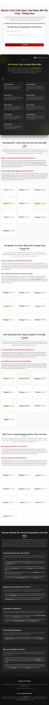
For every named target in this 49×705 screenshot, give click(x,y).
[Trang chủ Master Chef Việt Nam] (3, 2)
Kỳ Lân (38, 660)
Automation (15, 617)
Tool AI (24, 699)
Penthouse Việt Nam (9, 638)
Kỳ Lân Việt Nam (37, 659)
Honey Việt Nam (13, 595)
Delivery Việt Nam (10, 599)
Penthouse (40, 638)
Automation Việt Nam (41, 615)
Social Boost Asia (36, 67)
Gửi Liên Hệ (24, 44)
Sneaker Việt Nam (21, 577)
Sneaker (36, 577)
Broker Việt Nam (13, 667)
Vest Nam (30, 568)
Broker (28, 667)
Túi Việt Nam (35, 572)
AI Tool (21, 699)
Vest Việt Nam (15, 568)
